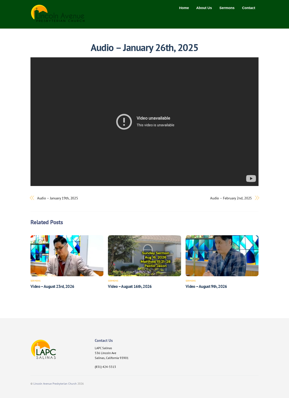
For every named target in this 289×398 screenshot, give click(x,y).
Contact (248, 8)
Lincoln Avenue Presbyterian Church (55, 383)
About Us (204, 8)
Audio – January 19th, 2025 (57, 198)
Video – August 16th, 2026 (130, 286)
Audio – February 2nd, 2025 (231, 198)
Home (184, 8)
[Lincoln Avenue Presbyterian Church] (57, 20)
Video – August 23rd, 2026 (52, 286)
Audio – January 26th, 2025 (144, 47)
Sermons (227, 8)
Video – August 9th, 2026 (206, 286)
